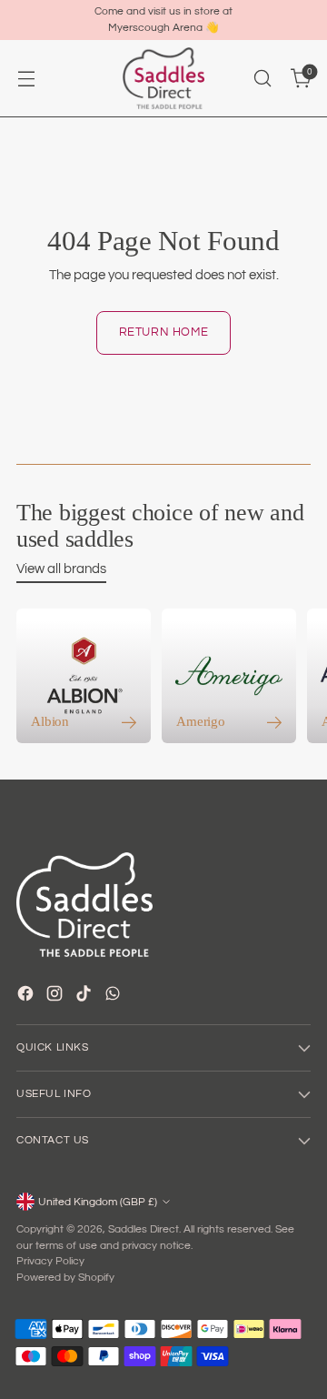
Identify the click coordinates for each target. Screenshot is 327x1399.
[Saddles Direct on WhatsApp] (114, 996)
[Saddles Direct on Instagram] (56, 996)
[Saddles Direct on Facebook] (27, 996)
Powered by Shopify (65, 1277)
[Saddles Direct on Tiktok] (85, 996)
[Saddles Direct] (163, 78)
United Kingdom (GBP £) (97, 1201)
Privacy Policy (50, 1260)
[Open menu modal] (26, 78)
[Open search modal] (262, 78)
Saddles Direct (143, 1228)
